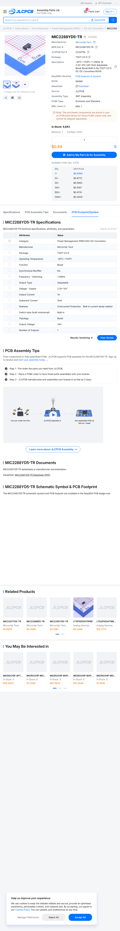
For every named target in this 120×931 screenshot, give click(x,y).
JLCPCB (7, 28)
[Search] (113, 20)
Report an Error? (108, 228)
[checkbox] (9, 241)
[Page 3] (65, 688)
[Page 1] (57, 634)
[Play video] (53, 415)
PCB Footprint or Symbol (88, 76)
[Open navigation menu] (5, 11)
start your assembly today (31, 359)
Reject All (54, 917)
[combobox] (45, 20)
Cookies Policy (22, 909)
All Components (40, 28)
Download (83, 86)
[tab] (11, 212)
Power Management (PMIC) (66, 28)
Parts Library (21, 28)
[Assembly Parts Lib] (21, 12)
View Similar (107, 337)
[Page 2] (63, 634)
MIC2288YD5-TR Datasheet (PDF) (32, 475)
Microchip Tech (83, 42)
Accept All (80, 917)
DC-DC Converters (93, 28)
